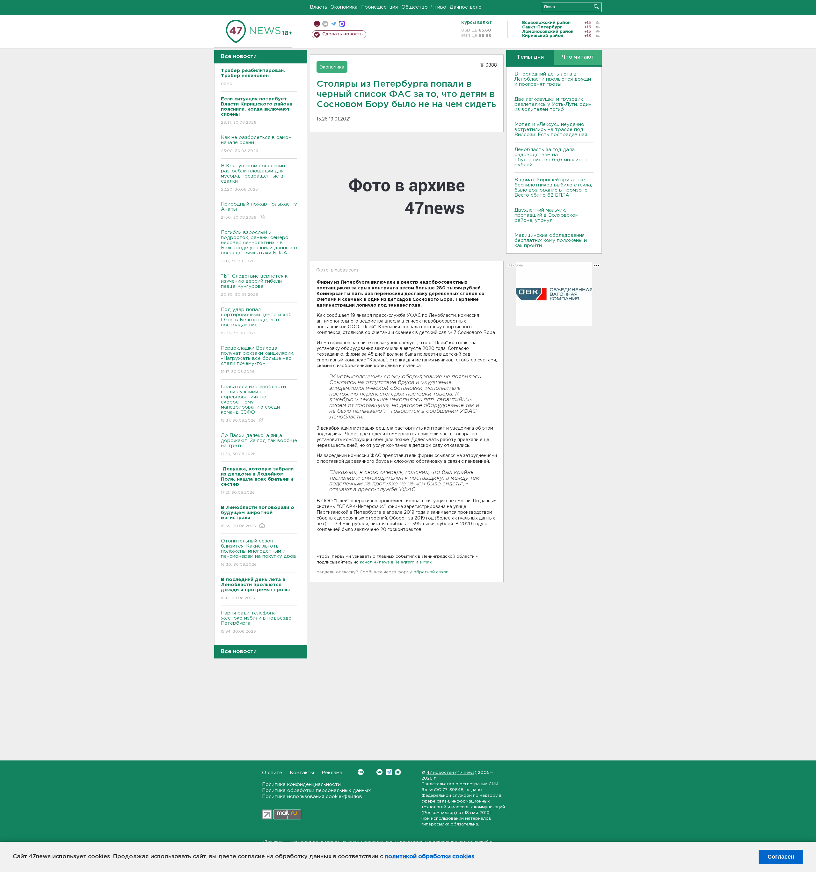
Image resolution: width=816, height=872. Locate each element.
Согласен (781, 857)
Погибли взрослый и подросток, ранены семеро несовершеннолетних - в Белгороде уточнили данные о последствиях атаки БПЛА (259, 246)
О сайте (272, 773)
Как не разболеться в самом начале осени (256, 144)
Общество (414, 7)
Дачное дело (466, 7)
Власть (318, 7)
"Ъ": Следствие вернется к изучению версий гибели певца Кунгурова (254, 285)
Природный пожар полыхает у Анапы (259, 210)
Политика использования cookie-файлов (312, 797)
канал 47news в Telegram (387, 562)
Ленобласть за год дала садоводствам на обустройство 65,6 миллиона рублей (550, 157)
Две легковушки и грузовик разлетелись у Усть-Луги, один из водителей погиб (553, 104)
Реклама (332, 773)
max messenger (342, 24)
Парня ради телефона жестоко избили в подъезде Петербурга (256, 622)
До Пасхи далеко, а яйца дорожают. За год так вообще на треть (259, 444)
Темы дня (530, 57)
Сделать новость (342, 34)
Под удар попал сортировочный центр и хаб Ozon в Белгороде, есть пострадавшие (256, 321)
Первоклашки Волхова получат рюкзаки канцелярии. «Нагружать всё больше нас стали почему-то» (257, 360)
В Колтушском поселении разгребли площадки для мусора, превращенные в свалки (253, 177)
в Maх (425, 562)
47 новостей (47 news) (451, 772)
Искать (596, 6)
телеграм (334, 24)
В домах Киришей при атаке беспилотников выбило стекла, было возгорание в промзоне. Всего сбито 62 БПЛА (553, 187)
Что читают (578, 57)
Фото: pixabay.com (337, 270)
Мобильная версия (317, 24)
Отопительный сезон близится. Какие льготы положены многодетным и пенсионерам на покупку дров (258, 552)
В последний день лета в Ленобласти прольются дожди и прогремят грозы (552, 79)
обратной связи (430, 572)
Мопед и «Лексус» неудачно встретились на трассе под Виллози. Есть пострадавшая (550, 129)
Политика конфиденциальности (301, 784)
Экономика (344, 7)
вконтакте (325, 24)
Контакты (302, 773)
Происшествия (379, 7)
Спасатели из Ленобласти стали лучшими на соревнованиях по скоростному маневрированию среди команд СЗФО (253, 403)
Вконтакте (379, 772)
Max (398, 772)
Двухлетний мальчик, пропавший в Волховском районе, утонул (546, 215)
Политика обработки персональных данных (316, 790)
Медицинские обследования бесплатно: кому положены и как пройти (550, 240)
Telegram (389, 772)
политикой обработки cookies (429, 856)
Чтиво (438, 7)
